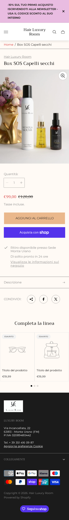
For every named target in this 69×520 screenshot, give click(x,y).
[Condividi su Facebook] (43, 299)
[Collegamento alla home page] (13, 406)
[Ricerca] (54, 32)
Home (8, 44)
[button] (31, 386)
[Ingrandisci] (63, 75)
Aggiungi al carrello (35, 218)
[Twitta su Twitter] (56, 299)
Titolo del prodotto (14, 370)
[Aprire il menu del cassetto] (6, 32)
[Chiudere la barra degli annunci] (63, 11)
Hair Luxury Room (35, 32)
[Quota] (31, 299)
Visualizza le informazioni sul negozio (35, 263)
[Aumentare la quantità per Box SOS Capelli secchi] (21, 182)
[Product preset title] (17, 350)
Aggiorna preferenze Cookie (23, 446)
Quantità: (11, 174)
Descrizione (13, 282)
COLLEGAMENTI (14, 459)
